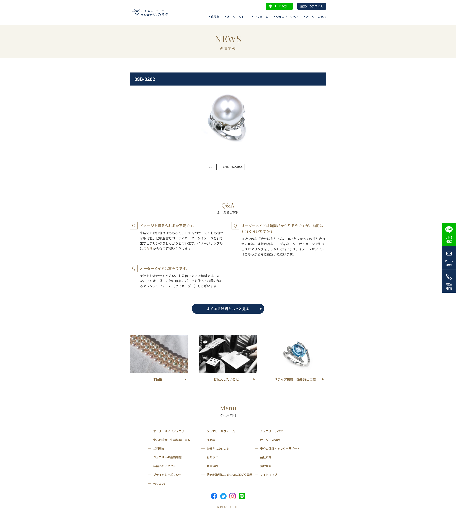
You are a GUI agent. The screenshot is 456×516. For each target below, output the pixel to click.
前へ (212, 167)
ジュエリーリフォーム (221, 431)
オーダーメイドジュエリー (170, 431)
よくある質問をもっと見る (228, 308)
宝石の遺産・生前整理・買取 (171, 440)
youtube (159, 483)
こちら (148, 248)
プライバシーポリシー (167, 474)
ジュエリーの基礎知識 (167, 457)
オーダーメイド (237, 16)
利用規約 (212, 466)
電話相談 (449, 286)
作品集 (215, 16)
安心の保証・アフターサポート (280, 448)
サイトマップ (268, 474)
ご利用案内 (160, 448)
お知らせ (212, 457)
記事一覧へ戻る (233, 167)
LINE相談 (281, 6)
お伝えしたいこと (218, 448)
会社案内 (265, 457)
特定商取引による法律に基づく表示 (229, 474)
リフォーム (261, 16)
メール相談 (449, 263)
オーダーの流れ (316, 16)
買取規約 (265, 466)
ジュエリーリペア (287, 16)
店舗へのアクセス (311, 6)
